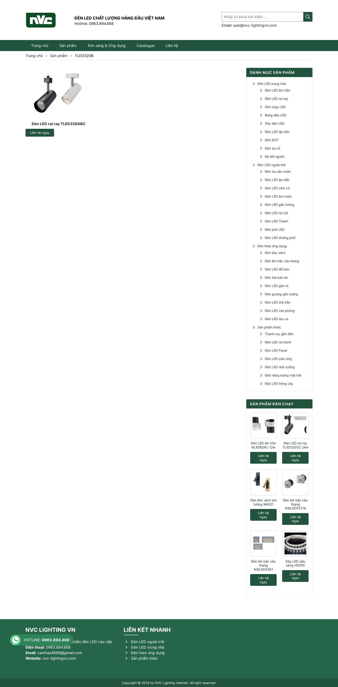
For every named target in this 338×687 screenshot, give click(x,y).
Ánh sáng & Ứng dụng (107, 45)
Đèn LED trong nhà (272, 84)
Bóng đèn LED (275, 115)
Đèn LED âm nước (278, 196)
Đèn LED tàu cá (276, 319)
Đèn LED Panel (276, 350)
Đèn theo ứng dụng (272, 246)
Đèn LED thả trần (277, 302)
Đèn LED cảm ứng (278, 359)
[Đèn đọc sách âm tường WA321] (263, 482)
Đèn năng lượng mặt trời (283, 375)
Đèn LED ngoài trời (271, 165)
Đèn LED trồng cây (279, 383)
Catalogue (146, 45)
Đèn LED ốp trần (277, 132)
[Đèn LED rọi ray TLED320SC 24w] (295, 425)
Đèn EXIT (272, 140)
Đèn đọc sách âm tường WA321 (263, 502)
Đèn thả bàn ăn (276, 277)
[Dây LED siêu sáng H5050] (295, 543)
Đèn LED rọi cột (276, 213)
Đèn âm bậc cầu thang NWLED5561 (263, 565)
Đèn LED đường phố (280, 238)
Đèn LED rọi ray (276, 99)
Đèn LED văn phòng (280, 311)
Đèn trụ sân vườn (278, 171)
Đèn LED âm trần (277, 90)
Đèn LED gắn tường (279, 205)
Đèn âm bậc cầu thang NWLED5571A (295, 504)
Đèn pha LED (274, 229)
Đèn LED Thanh (276, 221)
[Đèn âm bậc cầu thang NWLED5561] (263, 543)
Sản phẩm (68, 45)
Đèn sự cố (272, 148)
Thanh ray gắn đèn (279, 334)
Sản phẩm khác (269, 327)
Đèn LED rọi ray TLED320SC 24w (295, 445)
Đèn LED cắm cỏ (277, 188)
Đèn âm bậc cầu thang (282, 261)
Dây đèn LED (274, 123)
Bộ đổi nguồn (275, 156)
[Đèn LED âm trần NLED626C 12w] (263, 425)
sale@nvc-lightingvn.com (255, 25)
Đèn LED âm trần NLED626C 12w (263, 445)
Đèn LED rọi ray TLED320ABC (59, 123)
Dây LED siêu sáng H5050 (295, 563)
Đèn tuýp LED (275, 107)
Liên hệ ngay (39, 133)
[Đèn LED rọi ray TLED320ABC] (59, 93)
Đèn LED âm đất (277, 180)
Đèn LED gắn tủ (276, 286)
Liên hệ (172, 45)
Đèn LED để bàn (277, 269)
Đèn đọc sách (275, 253)
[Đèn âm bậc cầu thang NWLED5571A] (295, 482)
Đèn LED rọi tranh (278, 342)
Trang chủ (39, 45)
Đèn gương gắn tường (281, 294)
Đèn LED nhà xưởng (280, 367)
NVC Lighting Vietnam (171, 683)
